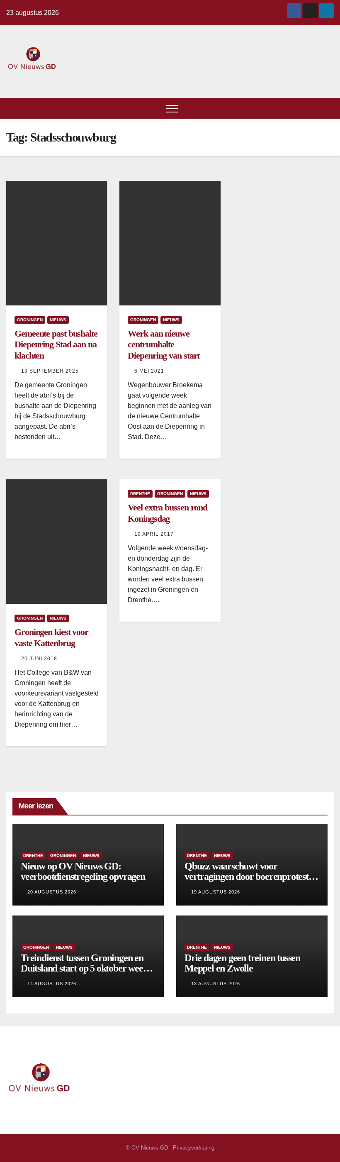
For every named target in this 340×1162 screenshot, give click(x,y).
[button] (327, 108)
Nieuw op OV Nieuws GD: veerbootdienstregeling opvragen (83, 871)
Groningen (30, 319)
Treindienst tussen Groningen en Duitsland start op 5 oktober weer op (84, 968)
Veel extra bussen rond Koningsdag (167, 512)
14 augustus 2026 (51, 983)
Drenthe (140, 493)
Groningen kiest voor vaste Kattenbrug (51, 637)
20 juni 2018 (39, 659)
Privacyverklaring (193, 1148)
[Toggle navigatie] (172, 108)
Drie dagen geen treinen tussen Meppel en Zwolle (242, 963)
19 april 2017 (154, 534)
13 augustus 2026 (215, 983)
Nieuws (58, 319)
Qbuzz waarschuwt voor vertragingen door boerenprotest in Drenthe (251, 876)
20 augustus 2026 (51, 891)
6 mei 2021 (149, 371)
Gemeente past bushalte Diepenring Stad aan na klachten (56, 344)
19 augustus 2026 (215, 891)
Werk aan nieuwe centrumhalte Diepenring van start (163, 344)
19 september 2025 (50, 371)
